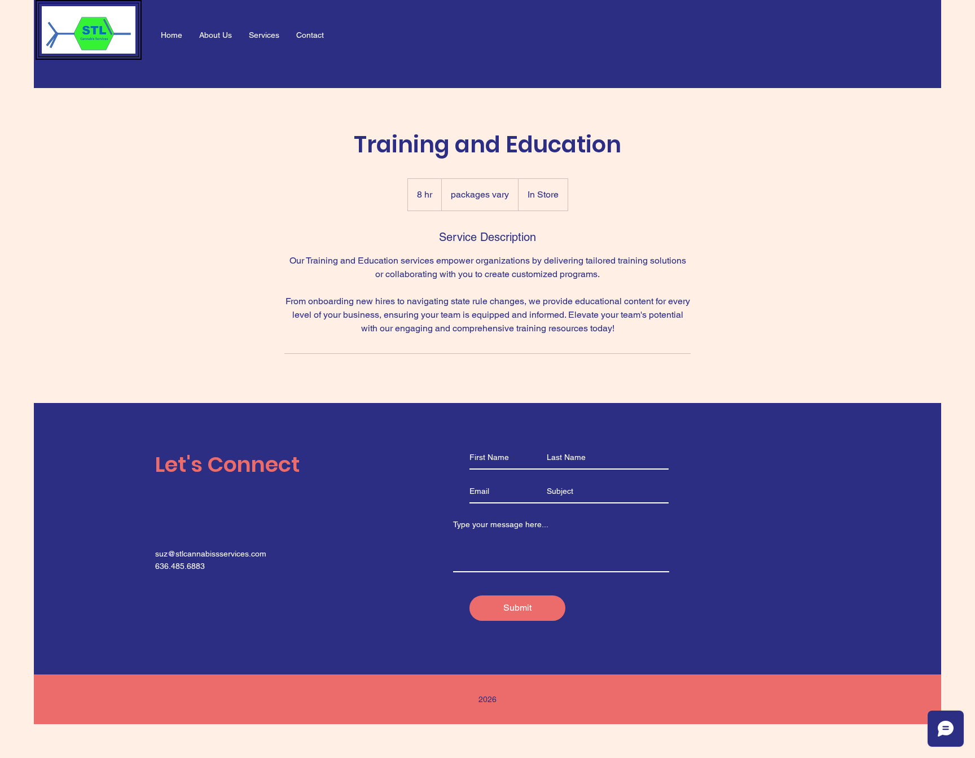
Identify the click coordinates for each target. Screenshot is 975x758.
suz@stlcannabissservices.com (210, 553)
